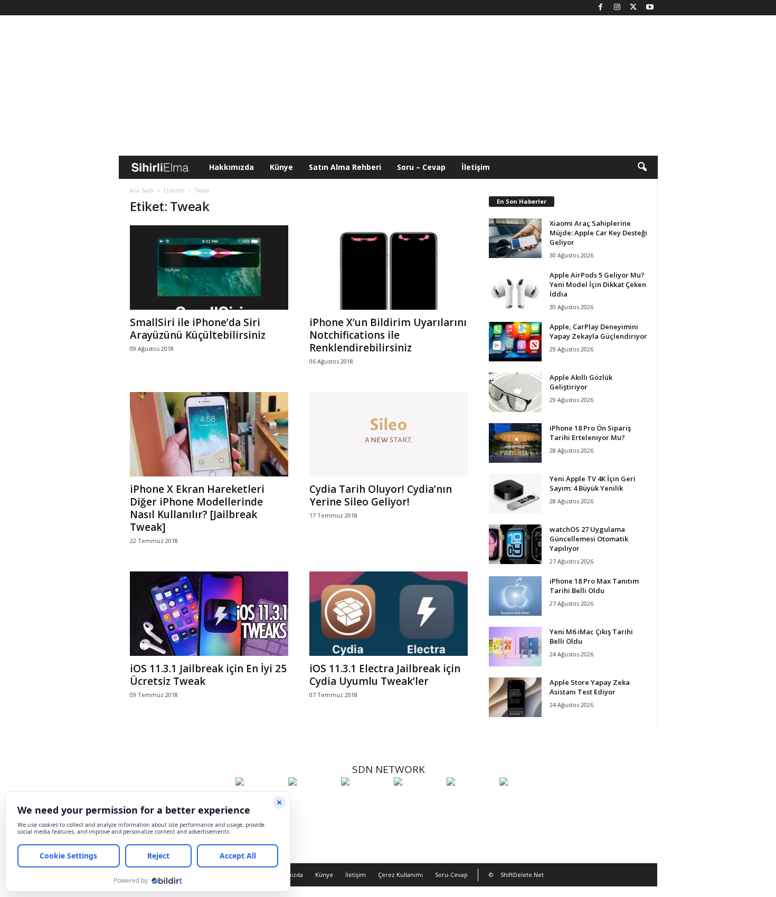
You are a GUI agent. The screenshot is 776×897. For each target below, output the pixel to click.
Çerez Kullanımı (400, 875)
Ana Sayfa (142, 190)
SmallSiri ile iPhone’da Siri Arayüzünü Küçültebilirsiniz (198, 329)
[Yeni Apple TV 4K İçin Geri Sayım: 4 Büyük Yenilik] (515, 493)
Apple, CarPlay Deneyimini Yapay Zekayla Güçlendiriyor (598, 331)
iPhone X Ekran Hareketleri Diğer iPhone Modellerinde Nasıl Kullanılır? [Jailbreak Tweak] (197, 508)
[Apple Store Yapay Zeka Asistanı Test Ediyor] (515, 697)
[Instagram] (617, 7)
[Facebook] (600, 7)
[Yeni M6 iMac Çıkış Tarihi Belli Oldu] (515, 646)
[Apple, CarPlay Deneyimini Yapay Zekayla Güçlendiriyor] (515, 341)
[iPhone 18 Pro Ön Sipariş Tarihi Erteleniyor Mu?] (515, 443)
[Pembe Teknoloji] (470, 801)
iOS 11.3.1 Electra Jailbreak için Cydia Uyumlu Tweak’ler (384, 675)
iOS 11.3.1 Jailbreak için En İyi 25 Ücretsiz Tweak (208, 675)
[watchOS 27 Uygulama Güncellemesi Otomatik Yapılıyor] (515, 544)
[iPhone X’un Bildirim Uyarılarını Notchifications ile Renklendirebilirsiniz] (388, 267)
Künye (281, 167)
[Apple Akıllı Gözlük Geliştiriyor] (515, 392)
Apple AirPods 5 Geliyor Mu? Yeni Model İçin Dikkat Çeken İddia (598, 284)
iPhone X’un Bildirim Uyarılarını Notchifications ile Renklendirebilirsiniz (388, 335)
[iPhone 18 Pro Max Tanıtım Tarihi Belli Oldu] (515, 596)
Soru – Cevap (421, 167)
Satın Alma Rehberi (345, 167)
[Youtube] (649, 7)
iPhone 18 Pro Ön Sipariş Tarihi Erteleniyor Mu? (590, 432)
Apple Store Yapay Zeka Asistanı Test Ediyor (590, 686)
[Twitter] (633, 7)
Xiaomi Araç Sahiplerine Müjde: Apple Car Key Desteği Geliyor (598, 232)
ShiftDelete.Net (522, 875)
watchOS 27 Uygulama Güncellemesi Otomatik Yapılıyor (589, 538)
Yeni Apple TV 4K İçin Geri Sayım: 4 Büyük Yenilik (593, 483)
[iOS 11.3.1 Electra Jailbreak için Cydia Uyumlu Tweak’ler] (388, 613)
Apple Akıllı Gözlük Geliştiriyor (581, 382)
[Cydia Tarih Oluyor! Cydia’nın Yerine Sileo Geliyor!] (388, 434)
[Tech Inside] (417, 801)
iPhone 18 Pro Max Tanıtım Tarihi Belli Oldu (594, 585)
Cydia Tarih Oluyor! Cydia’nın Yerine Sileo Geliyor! (380, 495)
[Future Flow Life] (523, 801)
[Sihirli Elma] (312, 801)
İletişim (475, 167)
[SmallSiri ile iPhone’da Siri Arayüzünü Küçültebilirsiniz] (209, 267)
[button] (642, 167)
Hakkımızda (231, 167)
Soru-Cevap (451, 875)
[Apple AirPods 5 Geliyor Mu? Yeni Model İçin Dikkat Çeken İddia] (515, 290)
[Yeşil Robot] (365, 801)
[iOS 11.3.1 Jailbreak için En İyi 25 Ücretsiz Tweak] (209, 613)
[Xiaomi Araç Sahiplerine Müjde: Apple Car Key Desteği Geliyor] (515, 238)
